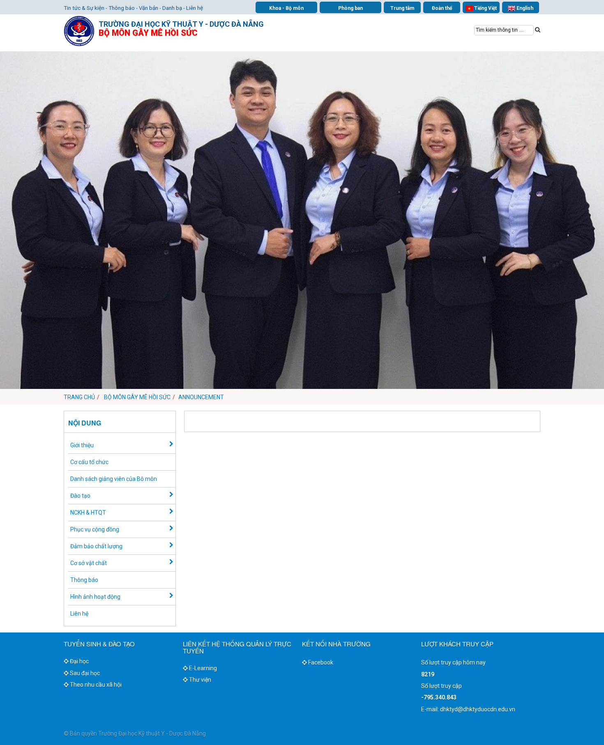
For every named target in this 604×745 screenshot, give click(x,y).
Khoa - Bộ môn (286, 8)
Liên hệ (194, 8)
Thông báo (121, 8)
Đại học (79, 661)
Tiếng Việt (485, 8)
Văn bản (148, 8)
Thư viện (199, 679)
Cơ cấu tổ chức (89, 462)
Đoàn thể (442, 8)
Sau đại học (84, 673)
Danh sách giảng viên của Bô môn (113, 479)
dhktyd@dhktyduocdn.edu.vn (477, 709)
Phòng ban (350, 8)
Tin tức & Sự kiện (84, 8)
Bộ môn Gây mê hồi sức (137, 397)
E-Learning (202, 668)
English (524, 8)
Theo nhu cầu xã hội (95, 684)
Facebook (320, 662)
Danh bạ (172, 8)
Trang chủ (79, 397)
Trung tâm (402, 8)
